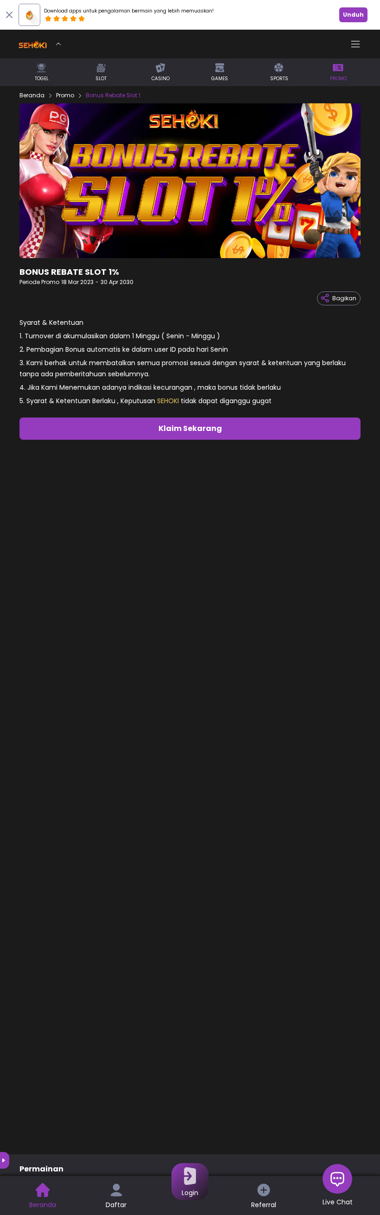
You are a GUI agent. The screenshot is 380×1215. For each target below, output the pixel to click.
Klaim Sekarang (190, 428)
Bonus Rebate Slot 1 (113, 95)
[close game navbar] (58, 44)
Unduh (353, 15)
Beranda (31, 95)
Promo (65, 95)
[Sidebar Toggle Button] (355, 44)
